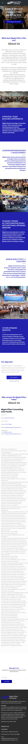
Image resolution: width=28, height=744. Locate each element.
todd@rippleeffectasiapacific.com (9, 738)
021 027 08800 (8, 424)
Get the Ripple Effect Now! (14, 22)
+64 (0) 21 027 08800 (15, 734)
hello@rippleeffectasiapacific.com (9, 740)
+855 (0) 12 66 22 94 (13, 731)
